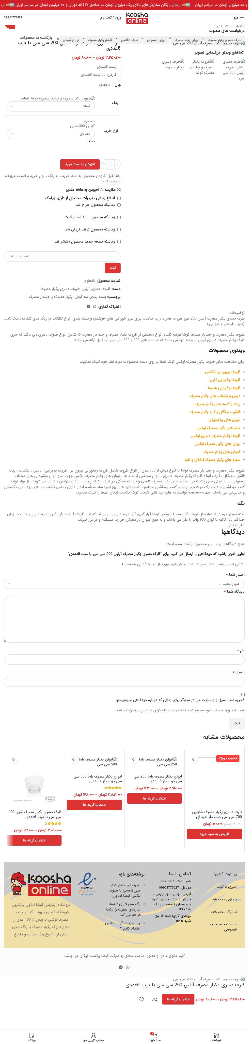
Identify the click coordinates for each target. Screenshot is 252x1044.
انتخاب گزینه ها (178, 999)
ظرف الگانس (129, 40)
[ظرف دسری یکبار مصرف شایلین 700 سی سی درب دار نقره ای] (214, 779)
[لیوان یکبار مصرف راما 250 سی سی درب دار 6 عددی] (154, 762)
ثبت (113, 267)
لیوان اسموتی (156, 40)
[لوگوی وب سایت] (137, 17)
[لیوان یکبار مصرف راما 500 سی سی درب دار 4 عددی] (94, 762)
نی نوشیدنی (71, 40)
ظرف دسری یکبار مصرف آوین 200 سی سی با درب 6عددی (35, 814)
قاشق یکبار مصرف (100, 40)
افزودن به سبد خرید (80, 164)
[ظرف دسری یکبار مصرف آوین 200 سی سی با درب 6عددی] (34, 779)
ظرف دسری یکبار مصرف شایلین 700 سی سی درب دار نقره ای (217, 814)
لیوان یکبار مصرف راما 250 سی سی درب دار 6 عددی (158, 779)
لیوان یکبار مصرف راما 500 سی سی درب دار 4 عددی (98, 779)
